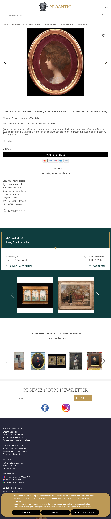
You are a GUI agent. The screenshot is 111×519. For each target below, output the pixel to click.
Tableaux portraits (56, 24)
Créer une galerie (11, 431)
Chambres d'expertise (13, 454)
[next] (97, 295)
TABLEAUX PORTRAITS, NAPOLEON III (57, 333)
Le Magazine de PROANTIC (18, 477)
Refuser (56, 512)
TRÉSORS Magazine (15, 479)
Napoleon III (70, 24)
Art (21, 24)
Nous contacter (10, 465)
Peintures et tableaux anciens (36, 24)
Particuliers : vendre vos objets (17, 440)
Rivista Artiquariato (15, 482)
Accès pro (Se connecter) (14, 437)
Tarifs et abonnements (13, 434)
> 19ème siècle (81, 24)
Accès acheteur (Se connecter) (16, 448)
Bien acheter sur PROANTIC (15, 451)
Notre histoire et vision (13, 463)
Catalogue (15, 24)
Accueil (6, 24)
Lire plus (7, 141)
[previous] (13, 295)
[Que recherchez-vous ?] (102, 15)
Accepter (26, 512)
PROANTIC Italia (10, 468)
